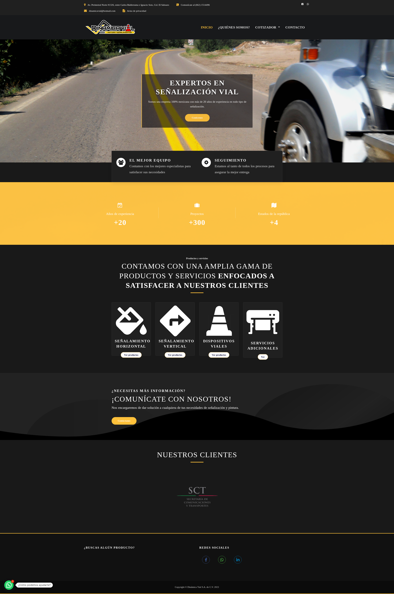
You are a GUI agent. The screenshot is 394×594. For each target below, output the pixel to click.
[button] (9, 585)
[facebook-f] (209, 560)
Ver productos (131, 355)
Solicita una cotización (197, 113)
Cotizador (266, 27)
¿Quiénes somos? (234, 27)
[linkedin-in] (238, 560)
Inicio (207, 27)
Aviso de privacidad (136, 11)
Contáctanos (124, 421)
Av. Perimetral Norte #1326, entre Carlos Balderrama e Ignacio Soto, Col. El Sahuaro (128, 5)
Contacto (295, 27)
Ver (263, 357)
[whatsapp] (225, 560)
